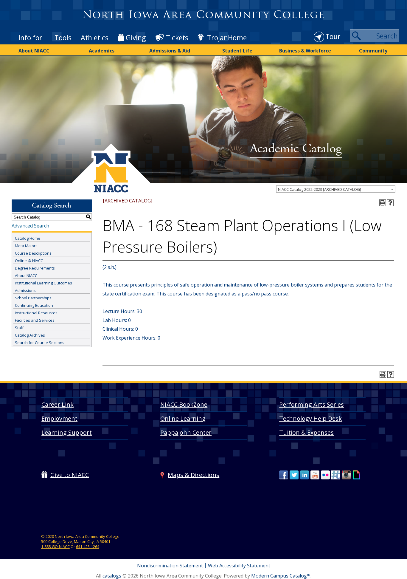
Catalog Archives (30, 335)
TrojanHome (227, 37)
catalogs (111, 575)
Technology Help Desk (310, 418)
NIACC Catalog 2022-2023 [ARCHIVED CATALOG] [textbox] (319, 189)
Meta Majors (26, 245)
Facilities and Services (35, 320)
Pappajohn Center (186, 432)
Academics (101, 50)
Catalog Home (27, 238)
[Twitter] (294, 474)
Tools (63, 37)
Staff (19, 327)
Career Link (57, 404)
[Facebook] (283, 474)
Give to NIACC (69, 475)
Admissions (25, 290)
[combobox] (335, 189)
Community (373, 50)
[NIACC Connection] (335, 474)
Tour (333, 36)
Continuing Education (34, 305)
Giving (136, 37)
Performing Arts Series (311, 404)
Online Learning (183, 418)
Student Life (237, 50)
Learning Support (66, 432)
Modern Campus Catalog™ (280, 575)
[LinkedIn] (304, 474)
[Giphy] (356, 474)
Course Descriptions (33, 253)
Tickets (177, 37)
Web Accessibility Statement (239, 565)
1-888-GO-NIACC (55, 546)
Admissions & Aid (169, 50)
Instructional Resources (36, 312)
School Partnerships (33, 298)
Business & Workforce (305, 50)
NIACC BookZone (183, 404)
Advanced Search (30, 225)
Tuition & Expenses (306, 432)
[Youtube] (314, 474)
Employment (59, 418)
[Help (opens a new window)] (390, 202)
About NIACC (33, 50)
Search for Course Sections (39, 342)
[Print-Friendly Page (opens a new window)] (382, 202)
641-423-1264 (87, 546)
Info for (30, 37)
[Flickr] (325, 474)
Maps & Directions (193, 475)
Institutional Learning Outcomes (43, 283)
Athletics (94, 37)
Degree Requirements (35, 268)
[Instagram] (346, 474)
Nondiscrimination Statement (170, 565)
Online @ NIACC (29, 260)
